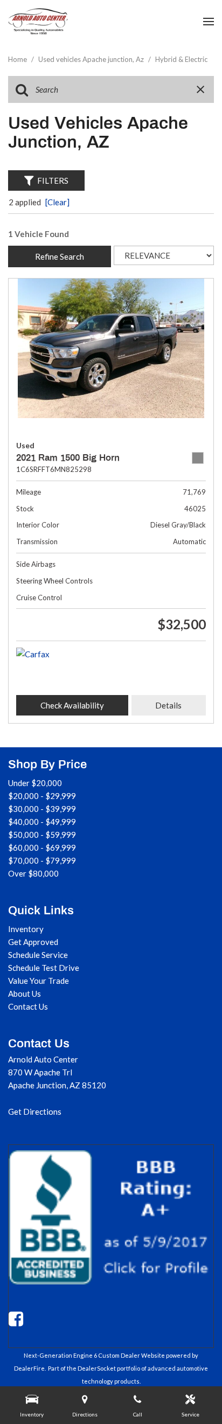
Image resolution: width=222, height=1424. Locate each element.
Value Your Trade (38, 980)
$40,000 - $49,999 (42, 821)
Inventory (26, 929)
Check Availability (72, 705)
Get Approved (33, 942)
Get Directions (34, 1111)
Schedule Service (38, 955)
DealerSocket (97, 1368)
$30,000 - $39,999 (42, 809)
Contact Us (28, 1006)
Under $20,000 (35, 783)
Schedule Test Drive (43, 968)
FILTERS (52, 180)
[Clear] (57, 202)
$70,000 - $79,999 (42, 860)
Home (18, 59)
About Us (24, 993)
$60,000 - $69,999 (42, 847)
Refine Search (59, 256)
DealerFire (29, 1368)
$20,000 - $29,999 (42, 796)
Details (168, 705)
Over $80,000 (33, 873)
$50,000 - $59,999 (42, 834)
